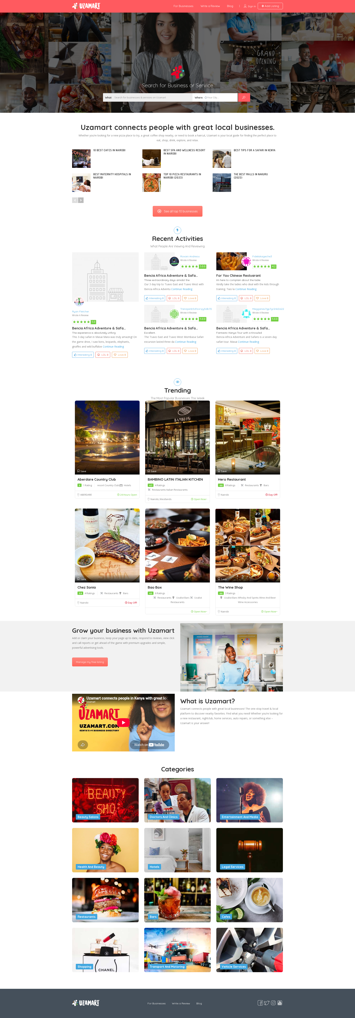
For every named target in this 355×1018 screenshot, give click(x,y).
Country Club (112, 485)
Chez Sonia (86, 587)
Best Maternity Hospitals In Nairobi (112, 176)
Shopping (84, 966)
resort (101, 485)
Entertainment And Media (240, 817)
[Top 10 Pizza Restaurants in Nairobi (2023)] (151, 182)
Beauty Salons (88, 817)
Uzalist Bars (183, 597)
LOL (105, 354)
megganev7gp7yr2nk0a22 (268, 309)
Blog (230, 6)
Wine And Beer (267, 597)
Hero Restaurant (232, 479)
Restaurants (159, 489)
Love (122, 354)
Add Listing (271, 6)
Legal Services (232, 867)
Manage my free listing (90, 662)
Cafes (226, 917)
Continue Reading (113, 346)
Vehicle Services (234, 966)
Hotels (127, 485)
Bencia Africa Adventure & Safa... (99, 328)
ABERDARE (86, 494)
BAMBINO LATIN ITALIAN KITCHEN (175, 479)
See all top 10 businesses (181, 211)
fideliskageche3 (262, 256)
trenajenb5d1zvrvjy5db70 (196, 309)
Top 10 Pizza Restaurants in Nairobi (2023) (182, 176)
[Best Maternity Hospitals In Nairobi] (81, 182)
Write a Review (210, 6)
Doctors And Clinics (164, 817)
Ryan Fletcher (80, 311)
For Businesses (183, 6)
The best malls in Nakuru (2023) (251, 176)
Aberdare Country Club (96, 479)
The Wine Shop (230, 587)
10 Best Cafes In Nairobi (109, 150)
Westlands (166, 499)
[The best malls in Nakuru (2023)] (222, 182)
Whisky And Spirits (248, 597)
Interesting (84, 354)
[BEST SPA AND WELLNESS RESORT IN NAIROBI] (151, 158)
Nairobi (155, 499)
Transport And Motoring (167, 966)
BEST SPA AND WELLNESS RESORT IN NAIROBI (184, 152)
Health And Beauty (91, 867)
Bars (266, 485)
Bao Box (155, 587)
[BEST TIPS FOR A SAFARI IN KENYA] (222, 158)
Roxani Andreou (190, 256)
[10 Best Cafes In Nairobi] (81, 158)
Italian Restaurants (177, 489)
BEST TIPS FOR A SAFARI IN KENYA (255, 150)
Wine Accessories (248, 602)
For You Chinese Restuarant (238, 275)
